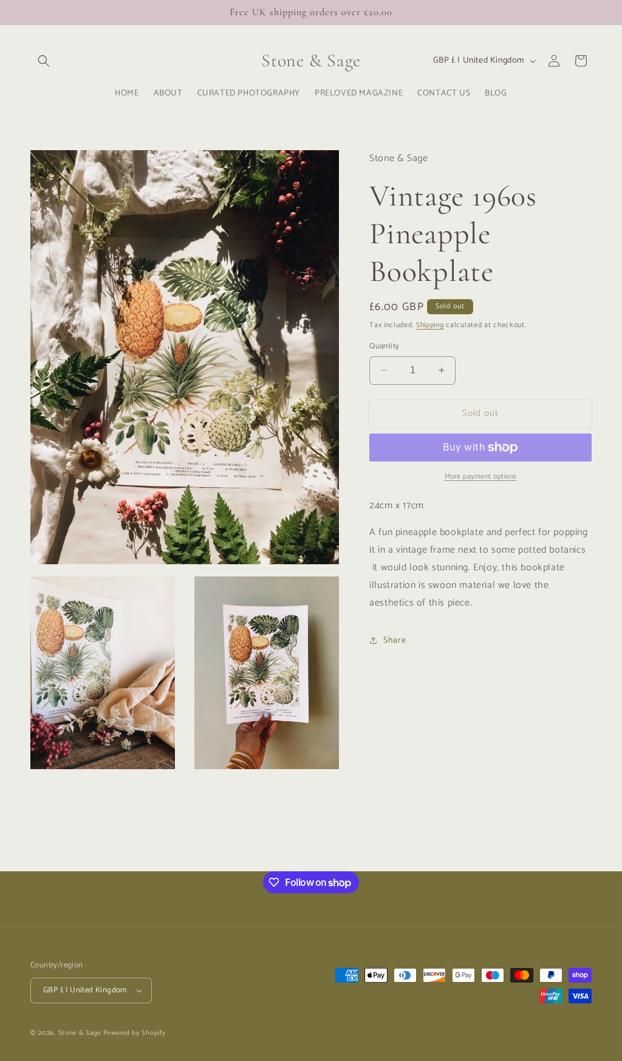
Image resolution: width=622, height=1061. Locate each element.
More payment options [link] (481, 476)
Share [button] (394, 641)
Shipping (430, 325)
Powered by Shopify (134, 1033)
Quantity (384, 346)
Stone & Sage (80, 1033)
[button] (43, 60)
